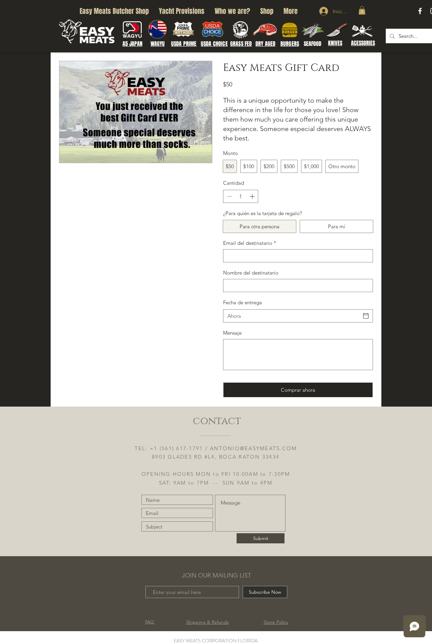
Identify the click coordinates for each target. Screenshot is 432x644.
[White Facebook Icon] (420, 11)
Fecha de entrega (242, 302)
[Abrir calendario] (366, 316)
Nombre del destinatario (250, 272)
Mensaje (232, 333)
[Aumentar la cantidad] (253, 196)
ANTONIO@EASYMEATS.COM (253, 448)
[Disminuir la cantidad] (228, 196)
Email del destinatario (249, 243)
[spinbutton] (240, 196)
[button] (362, 10)
